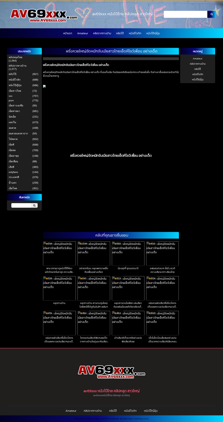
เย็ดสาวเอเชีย (16, 105)
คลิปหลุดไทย (15, 57)
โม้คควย (13, 139)
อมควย (12, 127)
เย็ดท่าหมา (14, 111)
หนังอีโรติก (135, 33)
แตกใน (12, 122)
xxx (10, 95)
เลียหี (11, 167)
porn (11, 100)
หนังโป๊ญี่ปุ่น (153, 33)
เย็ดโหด (13, 188)
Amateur (82, 33)
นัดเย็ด (12, 116)
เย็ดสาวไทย (15, 90)
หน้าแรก (67, 33)
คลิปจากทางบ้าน (102, 33)
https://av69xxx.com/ (138, 418)
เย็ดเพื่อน (13, 161)
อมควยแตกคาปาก (18, 133)
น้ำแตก (12, 182)
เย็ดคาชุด (14, 155)
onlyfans (13, 172)
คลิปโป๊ (120, 33)
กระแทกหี (14, 177)
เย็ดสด (12, 150)
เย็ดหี (11, 144)
